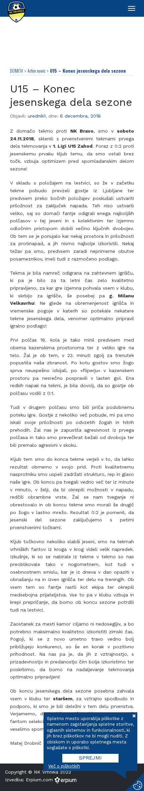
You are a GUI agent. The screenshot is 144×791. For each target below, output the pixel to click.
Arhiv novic (36, 70)
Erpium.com (40, 779)
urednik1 (37, 116)
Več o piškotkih (64, 766)
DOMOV (16, 70)
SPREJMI (90, 757)
